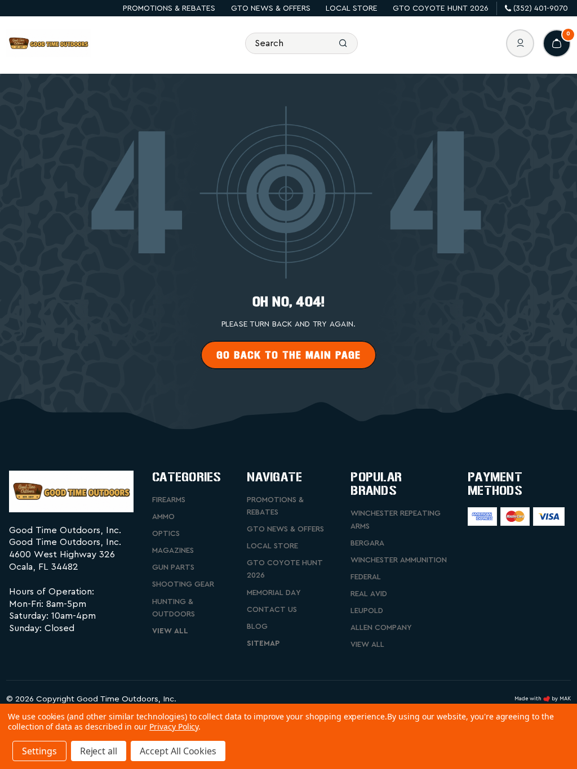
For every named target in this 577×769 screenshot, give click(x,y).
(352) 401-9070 (540, 8)
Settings (39, 751)
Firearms (168, 500)
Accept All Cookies (178, 751)
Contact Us (272, 610)
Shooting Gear (183, 584)
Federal (365, 577)
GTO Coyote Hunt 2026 (441, 8)
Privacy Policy (173, 726)
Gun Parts (173, 567)
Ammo (163, 517)
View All (170, 631)
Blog (257, 627)
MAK (565, 698)
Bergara (367, 543)
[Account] (520, 43)
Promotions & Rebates (169, 8)
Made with (528, 698)
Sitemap (263, 643)
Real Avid (368, 594)
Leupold (366, 611)
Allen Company (381, 628)
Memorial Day (274, 593)
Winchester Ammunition (398, 560)
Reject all (99, 751)
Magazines (173, 551)
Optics (166, 534)
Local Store (352, 8)
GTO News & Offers (270, 8)
